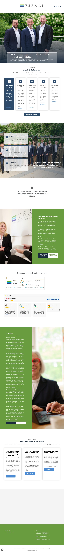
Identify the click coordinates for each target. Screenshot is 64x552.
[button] (4, 310)
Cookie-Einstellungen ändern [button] (32, 550)
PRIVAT (18, 11)
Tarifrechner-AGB (35, 548)
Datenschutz (23, 548)
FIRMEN (23, 11)
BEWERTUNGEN (38, 11)
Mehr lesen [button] (7, 314)
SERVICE (45, 11)
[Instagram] (56, 6)
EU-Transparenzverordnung (45, 548)
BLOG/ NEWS (30, 11)
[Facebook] (54, 6)
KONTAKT (51, 11)
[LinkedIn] (58, 6)
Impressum (29, 548)
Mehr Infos (41, 287)
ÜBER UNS (12, 11)
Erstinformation (17, 548)
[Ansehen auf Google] (6, 305)
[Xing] (60, 6)
